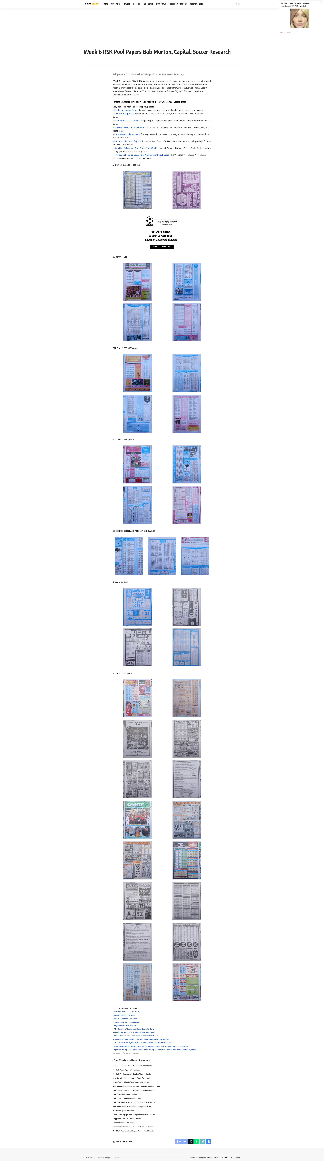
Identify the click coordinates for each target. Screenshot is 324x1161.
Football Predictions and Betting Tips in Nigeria (132, 1074)
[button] (202, 1141)
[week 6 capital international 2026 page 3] (137, 414)
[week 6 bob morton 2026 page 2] (187, 282)
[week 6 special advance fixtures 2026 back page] (187, 190)
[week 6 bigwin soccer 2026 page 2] (187, 607)
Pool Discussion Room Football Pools (127, 1094)
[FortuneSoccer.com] (91, 3)
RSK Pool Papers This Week (124, 1111)
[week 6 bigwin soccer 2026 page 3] (137, 647)
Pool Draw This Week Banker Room (127, 1098)
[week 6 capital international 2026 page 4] (187, 414)
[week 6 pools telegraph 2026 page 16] (187, 982)
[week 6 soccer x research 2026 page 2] (187, 464)
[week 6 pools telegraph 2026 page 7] (137, 820)
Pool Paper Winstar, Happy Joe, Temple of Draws (132, 1106)
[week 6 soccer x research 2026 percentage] (129, 556)
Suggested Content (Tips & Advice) (127, 1119)
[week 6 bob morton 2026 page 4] (187, 322)
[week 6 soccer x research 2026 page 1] (137, 464)
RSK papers (128, 84)
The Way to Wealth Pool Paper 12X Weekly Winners (133, 1127)
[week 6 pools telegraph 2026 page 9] (137, 860)
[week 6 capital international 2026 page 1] (137, 373)
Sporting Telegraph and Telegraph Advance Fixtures (134, 1115)
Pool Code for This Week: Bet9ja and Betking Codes (133, 1090)
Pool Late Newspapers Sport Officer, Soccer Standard (134, 1102)
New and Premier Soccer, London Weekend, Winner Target (136, 1086)
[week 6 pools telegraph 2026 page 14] (187, 942)
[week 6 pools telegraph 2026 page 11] (137, 901)
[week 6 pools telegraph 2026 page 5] (137, 779)
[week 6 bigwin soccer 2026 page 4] (187, 647)
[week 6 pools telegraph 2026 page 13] (137, 942)
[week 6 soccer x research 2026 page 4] (187, 505)
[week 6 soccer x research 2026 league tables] (162, 556)
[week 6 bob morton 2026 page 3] (137, 322)
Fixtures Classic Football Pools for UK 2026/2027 (132, 1066)
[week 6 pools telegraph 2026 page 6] (187, 779)
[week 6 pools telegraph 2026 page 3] (137, 739)
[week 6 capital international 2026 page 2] (187, 373)
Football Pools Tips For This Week (126, 1070)
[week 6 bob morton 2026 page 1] (137, 282)
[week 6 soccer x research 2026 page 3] (137, 505)
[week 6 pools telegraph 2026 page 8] (187, 820)
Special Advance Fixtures (162, 91)
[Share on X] (191, 1141)
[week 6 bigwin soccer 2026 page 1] (137, 607)
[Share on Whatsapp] (196, 1141)
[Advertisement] (162, 26)
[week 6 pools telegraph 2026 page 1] (137, 698)
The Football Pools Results (123, 1123)
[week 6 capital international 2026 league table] (195, 556)
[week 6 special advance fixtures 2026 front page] (137, 190)
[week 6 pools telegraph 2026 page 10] (187, 860)
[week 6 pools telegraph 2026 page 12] (187, 901)
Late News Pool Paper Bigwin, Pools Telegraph (131, 1078)
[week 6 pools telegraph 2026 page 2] (187, 698)
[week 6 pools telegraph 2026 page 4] (187, 739)
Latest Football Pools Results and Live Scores (131, 1082)
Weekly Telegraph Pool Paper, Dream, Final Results (133, 1131)
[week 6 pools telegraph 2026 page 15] (137, 982)
